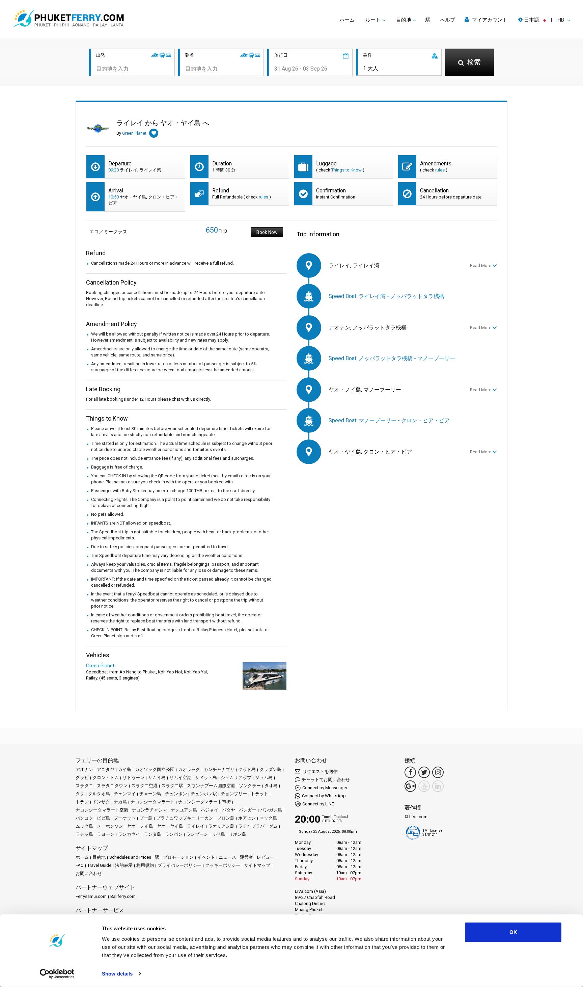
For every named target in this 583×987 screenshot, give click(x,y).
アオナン (84, 769)
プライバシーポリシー (179, 865)
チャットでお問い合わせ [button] (326, 779)
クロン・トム (105, 777)
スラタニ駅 (172, 785)
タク (80, 793)
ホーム (347, 20)
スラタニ (84, 785)
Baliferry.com (123, 896)
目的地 (99, 857)
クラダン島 (270, 769)
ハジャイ (209, 809)
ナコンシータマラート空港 (102, 809)
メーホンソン (110, 826)
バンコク (84, 818)
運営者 (246, 857)
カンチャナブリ (219, 769)
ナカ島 (120, 801)
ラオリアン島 (221, 826)
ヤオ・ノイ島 (140, 826)
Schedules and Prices (130, 857)
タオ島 (271, 785)
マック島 (268, 818)
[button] (544, 20)
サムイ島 (157, 777)
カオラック (189, 769)
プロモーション (178, 857)
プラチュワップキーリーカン (184, 818)
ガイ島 (124, 769)
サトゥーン (133, 777)
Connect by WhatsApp (324, 795)
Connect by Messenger (324, 787)
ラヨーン (105, 834)
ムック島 (84, 826)
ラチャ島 (84, 834)
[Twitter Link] (424, 772)
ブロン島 (225, 818)
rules (440, 169)
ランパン (174, 834)
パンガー (247, 809)
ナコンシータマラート (152, 801)
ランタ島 (152, 834)
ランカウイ (129, 834)
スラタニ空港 (144, 785)
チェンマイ (125, 793)
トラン (82, 801)
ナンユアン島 (184, 809)
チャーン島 (150, 793)
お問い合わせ (89, 873)
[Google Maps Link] (410, 786)
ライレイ (195, 826)
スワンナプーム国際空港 (211, 785)
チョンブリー (234, 793)
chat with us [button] (183, 399)
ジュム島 (264, 777)
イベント (206, 857)
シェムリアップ (236, 777)
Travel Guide (99, 865)
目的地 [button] (403, 20)
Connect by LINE (318, 803)
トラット (259, 793)
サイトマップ (257, 865)
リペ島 (218, 834)
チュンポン (176, 793)
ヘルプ (447, 20)
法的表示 (124, 865)
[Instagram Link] (438, 772)
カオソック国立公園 (154, 769)
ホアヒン (247, 818)
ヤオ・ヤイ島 (170, 826)
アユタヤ (105, 769)
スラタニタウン (112, 785)
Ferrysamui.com (91, 896)
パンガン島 (271, 809)
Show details (117, 974)
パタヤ (228, 809)
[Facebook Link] (410, 772)
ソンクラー (250, 785)
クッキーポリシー (222, 865)
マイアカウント (489, 20)
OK (513, 932)
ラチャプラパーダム (258, 826)
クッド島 (247, 769)
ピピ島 (103, 818)
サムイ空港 (180, 777)
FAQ (80, 865)
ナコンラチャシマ (149, 809)
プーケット (125, 818)
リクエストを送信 (320, 771)
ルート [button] (373, 20)
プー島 (145, 818)
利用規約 (145, 865)
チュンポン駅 (204, 793)
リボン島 (237, 834)
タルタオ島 (99, 793)
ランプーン (197, 834)
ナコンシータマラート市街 (204, 801)
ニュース (227, 857)
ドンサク (101, 801)
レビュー (265, 857)
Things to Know (346, 169)
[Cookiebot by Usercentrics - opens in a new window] (57, 974)
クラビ (82, 777)
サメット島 (206, 777)
